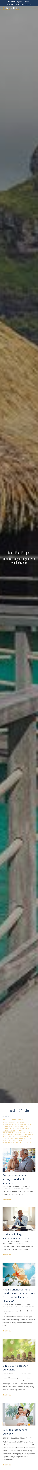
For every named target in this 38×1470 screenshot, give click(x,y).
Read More (7, 1199)
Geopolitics (20, 1130)
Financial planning (23, 1128)
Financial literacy (9, 1128)
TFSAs (4, 1144)
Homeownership (8, 1134)
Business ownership (18, 1119)
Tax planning (27, 1142)
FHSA (29, 1125)
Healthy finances (8, 1132)
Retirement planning (9, 1140)
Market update (20, 1138)
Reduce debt (31, 1138)
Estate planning (8, 1125)
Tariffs (18, 1142)
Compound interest (9, 1121)
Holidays (30, 1132)
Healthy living (21, 1132)
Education (20, 1123)
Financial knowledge (21, 1126)
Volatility (11, 1144)
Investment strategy (9, 1136)
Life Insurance (23, 1136)
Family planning (20, 1125)
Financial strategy (9, 1130)
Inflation (18, 1134)
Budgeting (6, 1119)
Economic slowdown (9, 1123)
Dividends (25, 1121)
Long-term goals (8, 1138)
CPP (18, 1121)
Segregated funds (8, 1142)
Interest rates (28, 1134)
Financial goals (8, 1126)
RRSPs (20, 1140)
